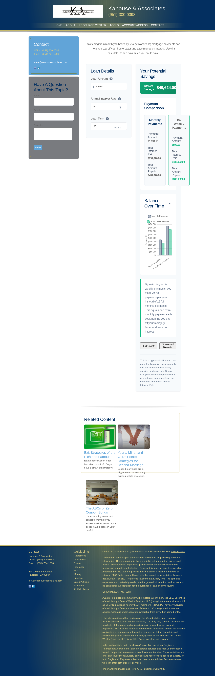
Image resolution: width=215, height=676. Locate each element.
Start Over (149, 345)
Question (38, 125)
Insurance (79, 567)
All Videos (79, 585)
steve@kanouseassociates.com (50, 62)
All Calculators (81, 589)
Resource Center (92, 25)
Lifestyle (78, 578)
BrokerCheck (178, 551)
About (70, 25)
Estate (77, 563)
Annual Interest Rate (105, 98)
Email (37, 110)
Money (77, 574)
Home (58, 25)
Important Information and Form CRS (122, 668)
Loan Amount (101, 78)
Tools (114, 25)
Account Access (135, 25)
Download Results (168, 346)
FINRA (153, 604)
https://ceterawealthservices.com (150, 639)
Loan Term (99, 118)
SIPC (160, 604)
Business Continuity (154, 668)
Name (37, 95)
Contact (157, 25)
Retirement (80, 555)
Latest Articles (81, 581)
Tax (76, 570)
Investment (80, 559)
